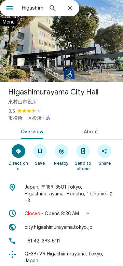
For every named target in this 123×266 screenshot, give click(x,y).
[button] (61, 213)
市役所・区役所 (25, 118)
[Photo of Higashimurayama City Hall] (61, 41)
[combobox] (32, 8)
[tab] (30, 131)
